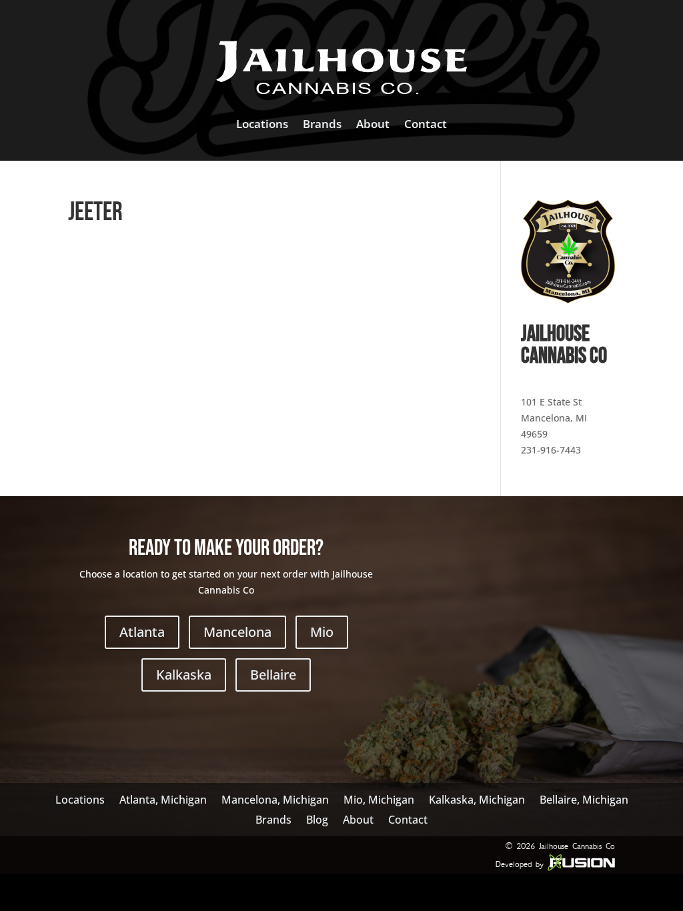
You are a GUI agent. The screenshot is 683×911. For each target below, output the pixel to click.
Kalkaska (183, 675)
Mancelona (237, 632)
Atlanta (142, 632)
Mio (321, 632)
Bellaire (273, 675)
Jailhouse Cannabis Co (577, 846)
